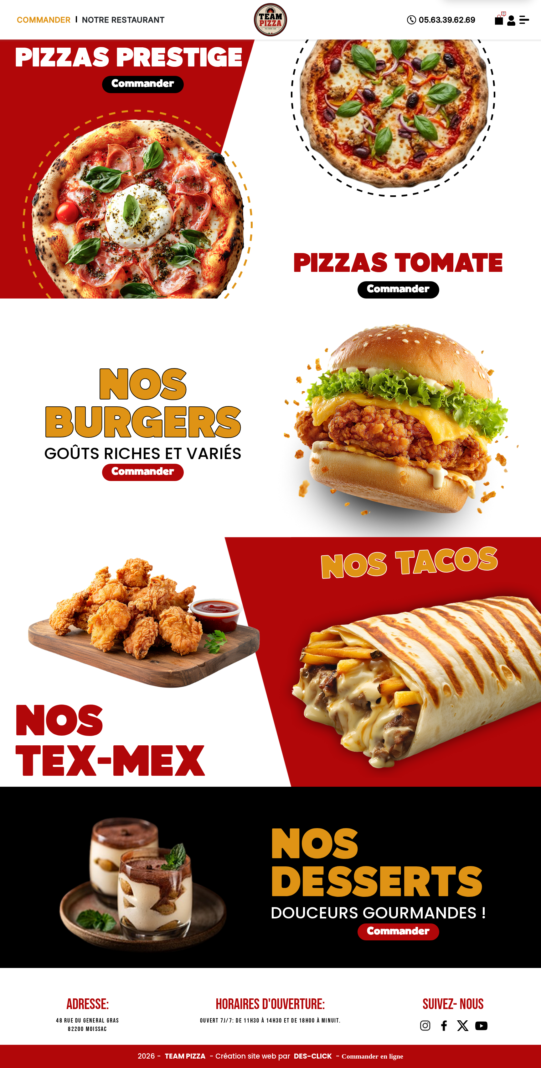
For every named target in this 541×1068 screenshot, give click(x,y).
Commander (44, 19)
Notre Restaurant (123, 19)
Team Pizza (186, 1056)
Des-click (313, 1056)
